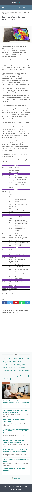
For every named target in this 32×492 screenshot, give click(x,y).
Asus (3, 361)
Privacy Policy (18, 486)
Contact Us (26, 486)
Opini (10, 367)
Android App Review (7, 358)
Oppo (14, 367)
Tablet (26, 373)
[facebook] (4, 302)
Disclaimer (11, 486)
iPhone (8, 378)
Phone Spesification (7, 370)
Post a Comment (6, 23)
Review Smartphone (19, 370)
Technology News (6, 376)
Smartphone (12, 373)
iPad (3, 378)
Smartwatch (20, 373)
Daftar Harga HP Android (8, 364)
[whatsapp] (22, 302)
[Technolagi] (16, 2)
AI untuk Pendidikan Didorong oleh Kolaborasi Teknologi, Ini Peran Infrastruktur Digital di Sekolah (16, 431)
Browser (9, 361)
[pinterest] (16, 302)
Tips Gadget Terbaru (18, 376)
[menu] (3, 7)
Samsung (4, 373)
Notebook (4, 367)
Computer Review (17, 361)
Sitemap (5, 486)
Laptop (18, 364)
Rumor (27, 370)
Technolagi (18, 489)
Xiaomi (26, 376)
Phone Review (21, 367)
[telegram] (27, 302)
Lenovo (23, 364)
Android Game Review (19, 358)
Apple (27, 358)
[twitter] (10, 302)
